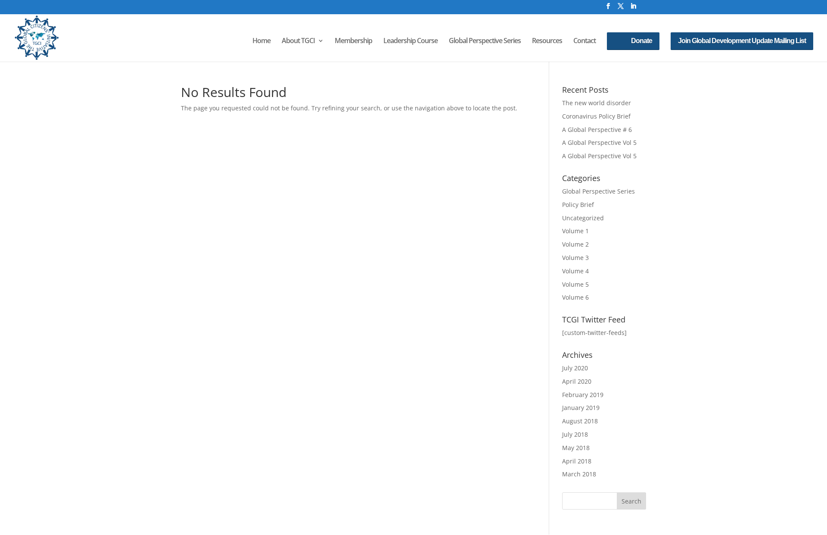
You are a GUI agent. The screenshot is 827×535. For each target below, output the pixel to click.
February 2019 (582, 395)
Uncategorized (583, 218)
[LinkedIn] (633, 8)
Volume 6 (575, 297)
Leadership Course (410, 41)
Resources (547, 41)
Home (261, 41)
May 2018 (576, 448)
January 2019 (581, 408)
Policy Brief (578, 204)
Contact (584, 41)
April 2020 (576, 381)
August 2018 (580, 421)
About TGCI (298, 41)
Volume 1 (575, 231)
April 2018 (576, 461)
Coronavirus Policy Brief (596, 116)
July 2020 (575, 368)
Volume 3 (575, 257)
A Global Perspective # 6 (597, 129)
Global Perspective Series (485, 41)
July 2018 (575, 434)
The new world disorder (596, 103)
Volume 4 (575, 271)
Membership (353, 41)
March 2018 (579, 474)
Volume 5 (575, 284)
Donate (641, 40)
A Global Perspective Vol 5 (599, 142)
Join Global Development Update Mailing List (742, 40)
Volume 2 (575, 244)
